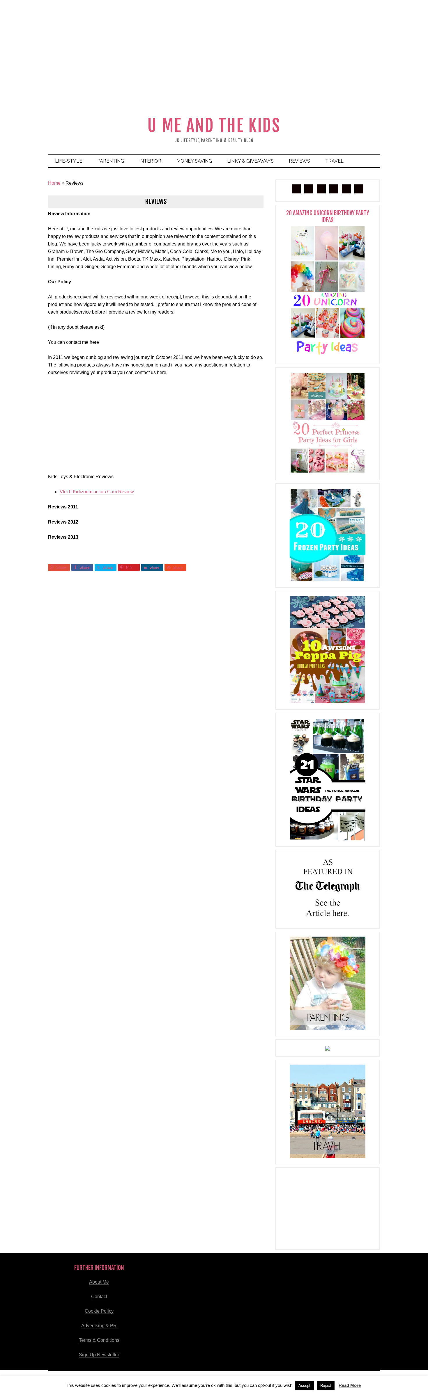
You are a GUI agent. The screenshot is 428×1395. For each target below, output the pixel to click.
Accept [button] (304, 1385)
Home (54, 183)
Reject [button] (325, 1385)
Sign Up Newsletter (99, 1354)
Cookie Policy (99, 1311)
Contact (99, 1296)
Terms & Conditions (99, 1340)
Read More (350, 1385)
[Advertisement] (214, 68)
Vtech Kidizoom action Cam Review (97, 491)
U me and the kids (213, 125)
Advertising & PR (99, 1325)
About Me (99, 1282)
